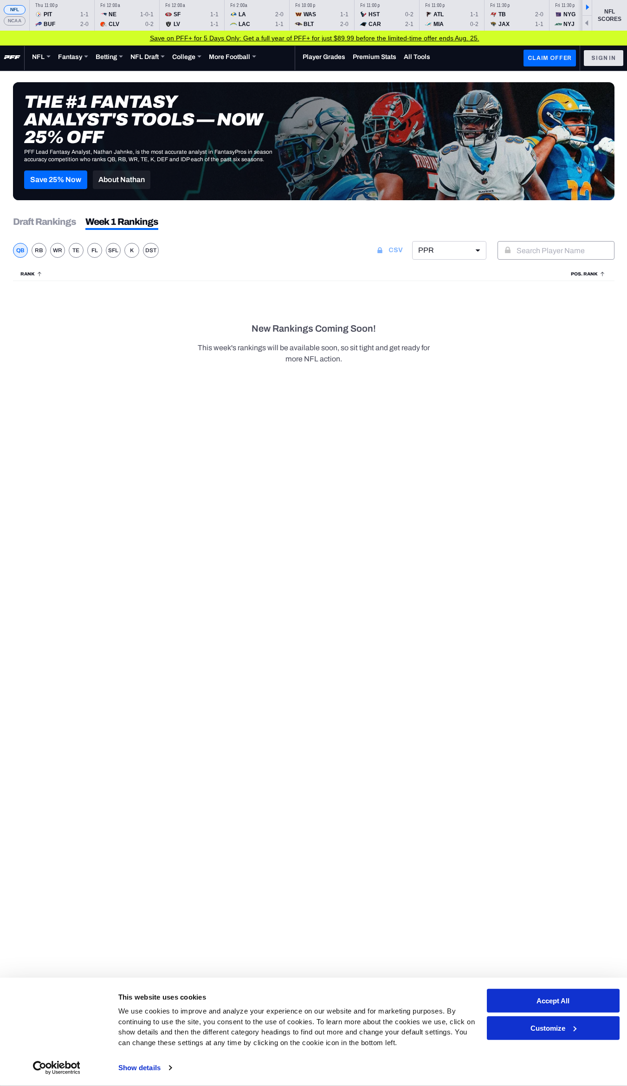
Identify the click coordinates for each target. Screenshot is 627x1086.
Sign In (603, 58)
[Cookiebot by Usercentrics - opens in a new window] (56, 1068)
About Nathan (121, 179)
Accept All (553, 1001)
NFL (14, 9)
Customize (547, 1028)
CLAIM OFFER (550, 58)
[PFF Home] (12, 58)
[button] (56, 180)
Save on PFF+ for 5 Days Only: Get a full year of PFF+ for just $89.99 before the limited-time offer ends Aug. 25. (314, 38)
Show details (139, 1068)
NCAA (14, 20)
